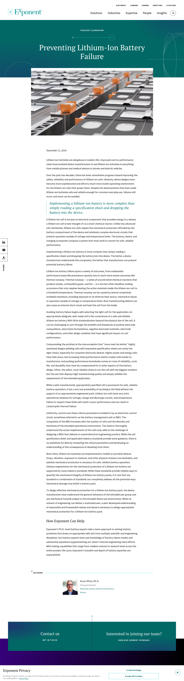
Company (134, 5)
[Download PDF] (4, 257)
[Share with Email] (4, 250)
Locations (171, 5)
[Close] (177, 672)
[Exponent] (28, 12)
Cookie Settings (133, 670)
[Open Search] (173, 13)
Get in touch (50, 640)
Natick (83, 592)
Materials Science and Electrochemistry (97, 588)
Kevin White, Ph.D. (89, 581)
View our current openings (134, 640)
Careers (145, 5)
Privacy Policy (23, 678)
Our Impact (121, 5)
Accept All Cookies (133, 676)
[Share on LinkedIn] (4, 242)
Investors (157, 5)
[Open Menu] (10, 12)
